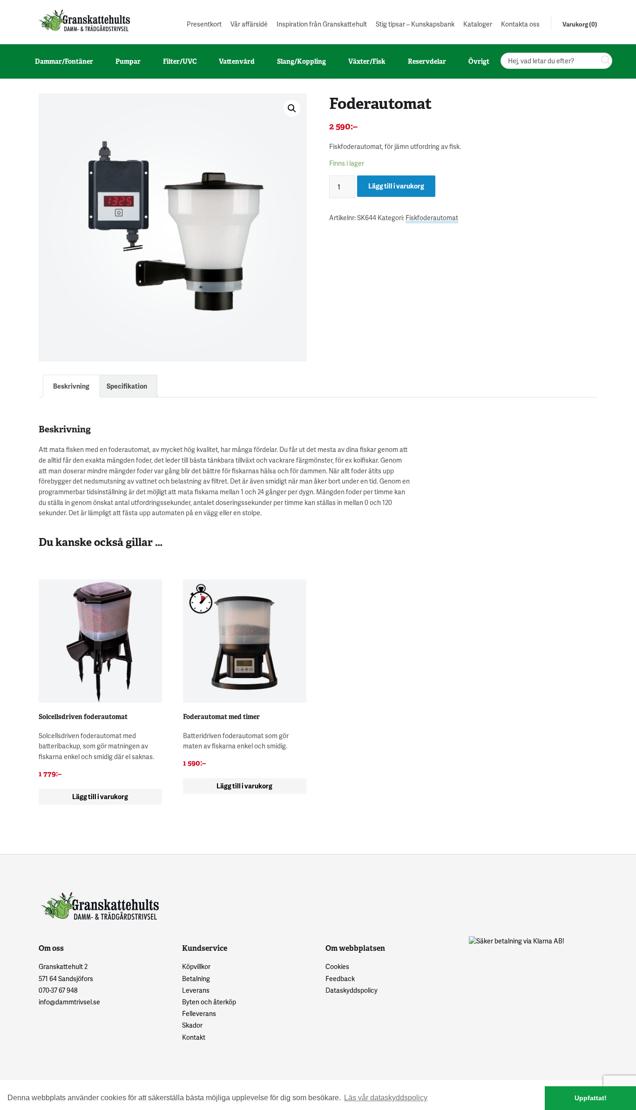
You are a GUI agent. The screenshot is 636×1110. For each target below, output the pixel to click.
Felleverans (199, 1013)
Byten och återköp (209, 1001)
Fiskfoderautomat (432, 217)
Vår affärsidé (249, 24)
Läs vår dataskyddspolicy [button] (385, 1098)
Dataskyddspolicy (351, 990)
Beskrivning (71, 386)
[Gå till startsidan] (83, 20)
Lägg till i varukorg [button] (100, 796)
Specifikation (127, 386)
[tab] (71, 386)
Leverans (196, 990)
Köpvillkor (196, 966)
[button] (292, 108)
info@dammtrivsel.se (69, 1001)
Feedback (340, 978)
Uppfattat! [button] (591, 1098)
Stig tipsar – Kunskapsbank (415, 24)
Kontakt (193, 1037)
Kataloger (477, 24)
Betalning (196, 978)
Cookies (337, 966)
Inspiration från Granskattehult (322, 24)
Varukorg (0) (579, 24)
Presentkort (204, 24)
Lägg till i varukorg (396, 186)
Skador (192, 1025)
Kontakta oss (520, 24)
